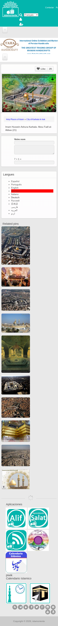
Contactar (49, 7)
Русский (15, 200)
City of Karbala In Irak (35, 119)
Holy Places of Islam (15, 119)
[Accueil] (10, 8)
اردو (13, 213)
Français (15, 191)
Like (46, 69)
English (15, 187)
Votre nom (19, 139)
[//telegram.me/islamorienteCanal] (20, 607)
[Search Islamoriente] (21, 15)
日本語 (14, 204)
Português (16, 184)
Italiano (15, 194)
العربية (14, 210)
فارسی (14, 207)
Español (15, 181)
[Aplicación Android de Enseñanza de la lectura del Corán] (16, 518)
